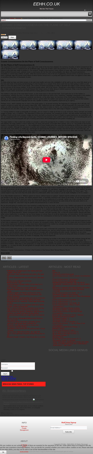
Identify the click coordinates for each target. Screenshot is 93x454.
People (24, 428)
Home (12, 18)
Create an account (7, 376)
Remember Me (6, 371)
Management (24, 430)
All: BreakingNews (14, 390)
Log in (5, 374)
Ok (3, 452)
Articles (18, 18)
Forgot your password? (8, 380)
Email (45, 33)
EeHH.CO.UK (46, 4)
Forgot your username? (8, 378)
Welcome (24, 426)
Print (40, 33)
